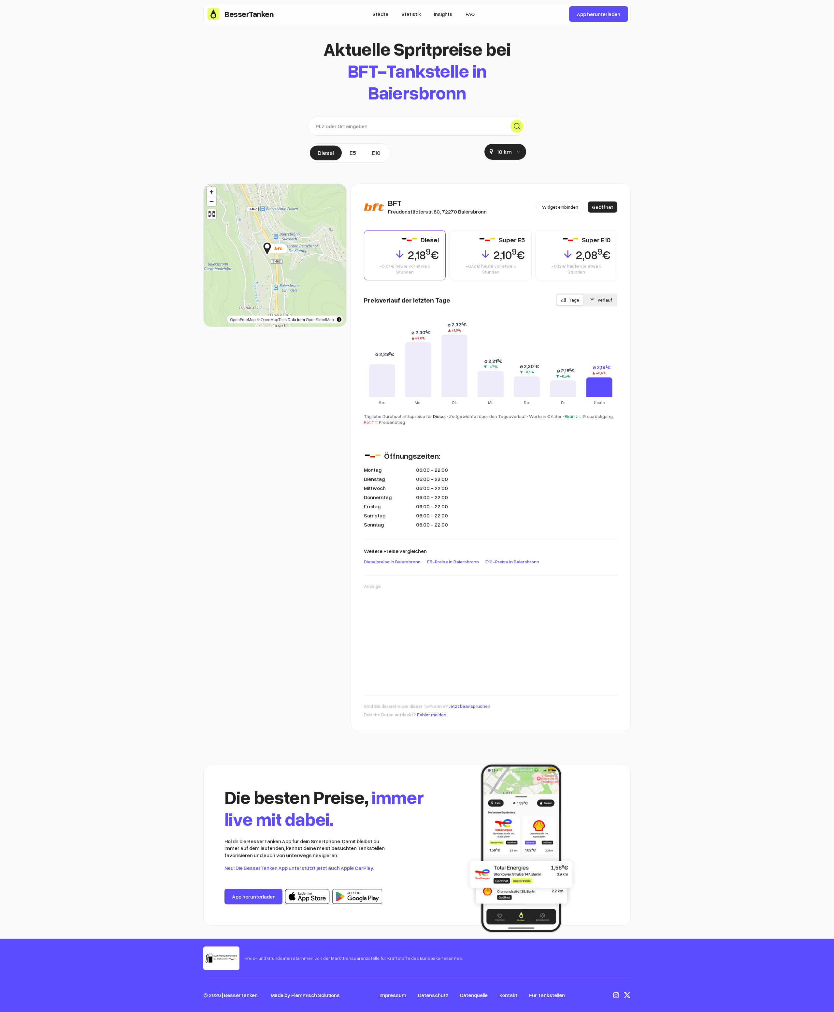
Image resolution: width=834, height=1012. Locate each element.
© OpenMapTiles (272, 319)
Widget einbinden (560, 207)
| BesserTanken (240, 995)
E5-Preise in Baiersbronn (453, 561)
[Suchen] (517, 126)
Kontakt (508, 995)
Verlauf (604, 300)
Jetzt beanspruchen (469, 706)
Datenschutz (433, 995)
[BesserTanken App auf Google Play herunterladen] (357, 896)
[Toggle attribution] (339, 319)
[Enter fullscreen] (211, 214)
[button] (287, 248)
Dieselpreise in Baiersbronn (392, 561)
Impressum (393, 995)
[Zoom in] (211, 192)
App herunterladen (598, 14)
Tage (574, 300)
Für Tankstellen (547, 995)
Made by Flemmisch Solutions (305, 995)
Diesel (326, 152)
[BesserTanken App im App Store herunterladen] (307, 896)
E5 (353, 152)
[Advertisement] (490, 639)
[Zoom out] (211, 201)
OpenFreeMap (243, 319)
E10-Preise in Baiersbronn (512, 561)
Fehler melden (431, 714)
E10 (376, 152)
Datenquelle (474, 995)
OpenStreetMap (320, 319)
